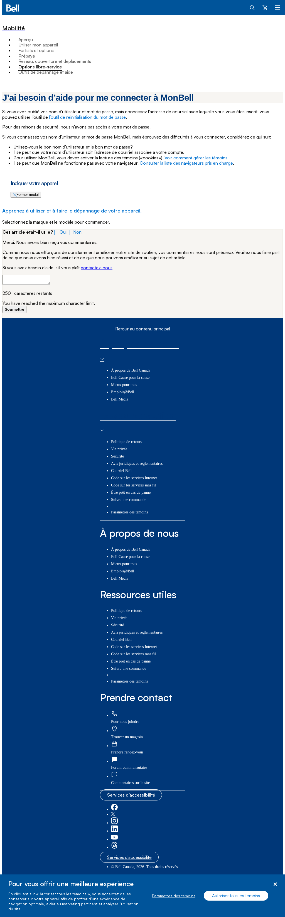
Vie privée (119, 449)
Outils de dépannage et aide (45, 72)
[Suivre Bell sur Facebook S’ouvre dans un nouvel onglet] (114, 809)
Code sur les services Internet (134, 478)
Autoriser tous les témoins (236, 895)
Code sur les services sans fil (133, 485)
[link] (114, 713)
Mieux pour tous (124, 385)
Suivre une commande (128, 500)
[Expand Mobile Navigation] (277, 7)
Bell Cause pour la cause (130, 377)
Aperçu (25, 39)
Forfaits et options (36, 50)
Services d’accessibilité (131, 795)
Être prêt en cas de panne (131, 492)
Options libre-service (40, 67)
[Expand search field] (252, 7)
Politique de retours (126, 442)
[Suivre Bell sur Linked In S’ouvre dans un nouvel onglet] (114, 831)
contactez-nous (96, 267)
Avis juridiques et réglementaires (137, 463)
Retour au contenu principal (142, 329)
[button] (61, 232)
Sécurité (117, 456)
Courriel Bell (121, 471)
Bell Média (119, 399)
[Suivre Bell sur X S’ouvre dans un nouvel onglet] (113, 814)
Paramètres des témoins (173, 895)
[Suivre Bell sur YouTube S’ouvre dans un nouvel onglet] (114, 839)
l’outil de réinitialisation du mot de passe (87, 117)
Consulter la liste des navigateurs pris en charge (186, 163)
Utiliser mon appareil (38, 45)
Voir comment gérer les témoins (195, 157)
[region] (142, 895)
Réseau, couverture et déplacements (54, 61)
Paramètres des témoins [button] (129, 512)
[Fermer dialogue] (275, 884)
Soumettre (14, 309)
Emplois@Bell (122, 392)
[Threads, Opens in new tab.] (114, 847)
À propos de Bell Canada (130, 370)
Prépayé (26, 56)
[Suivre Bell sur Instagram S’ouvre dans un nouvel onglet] (114, 823)
